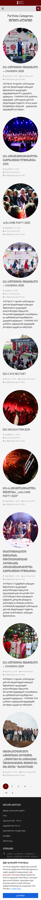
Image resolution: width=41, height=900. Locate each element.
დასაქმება (6, 836)
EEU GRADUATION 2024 (16, 429)
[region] (20, 879)
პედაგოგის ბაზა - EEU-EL (12, 821)
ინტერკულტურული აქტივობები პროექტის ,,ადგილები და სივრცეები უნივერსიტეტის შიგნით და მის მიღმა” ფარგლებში (20, 759)
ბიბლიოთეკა (8, 841)
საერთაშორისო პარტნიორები (14, 831)
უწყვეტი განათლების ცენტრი (14, 810)
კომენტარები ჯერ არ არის (15, 79)
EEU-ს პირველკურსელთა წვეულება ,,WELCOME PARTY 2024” (19, 492)
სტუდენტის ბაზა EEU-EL (11, 826)
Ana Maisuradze (27, 76)
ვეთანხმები (20, 895)
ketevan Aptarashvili (12, 172)
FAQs (5, 815)
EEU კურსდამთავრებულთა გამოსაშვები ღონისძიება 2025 (20, 160)
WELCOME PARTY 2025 (16, 223)
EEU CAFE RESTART (14, 374)
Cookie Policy (16, 888)
